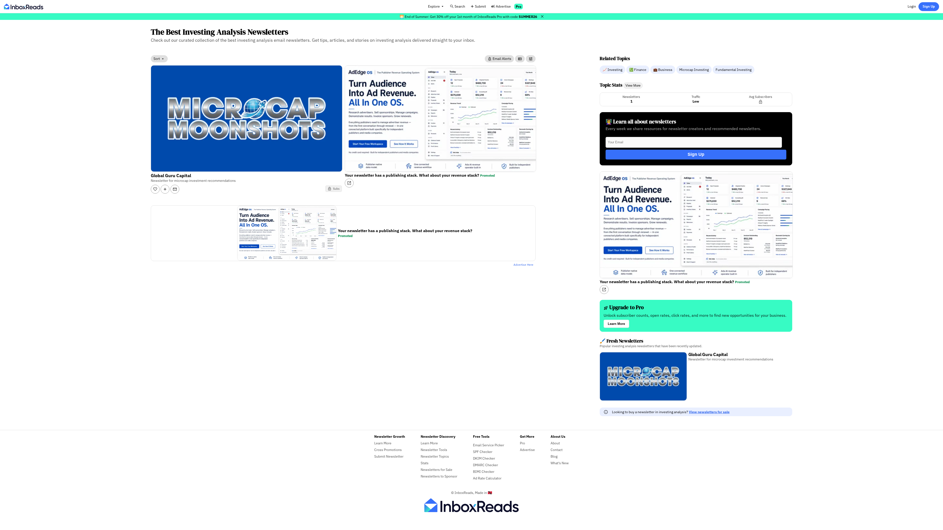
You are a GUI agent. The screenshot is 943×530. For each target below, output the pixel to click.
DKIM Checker (484, 458)
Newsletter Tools (434, 449)
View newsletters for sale (709, 412)
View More (632, 85)
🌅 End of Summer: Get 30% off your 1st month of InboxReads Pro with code (468, 16)
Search (460, 6)
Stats (425, 463)
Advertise (503, 6)
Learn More (616, 324)
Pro (518, 6)
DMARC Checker (485, 465)
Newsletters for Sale (436, 469)
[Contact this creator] (174, 189)
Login (912, 6)
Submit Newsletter (388, 456)
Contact (557, 449)
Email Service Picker (488, 445)
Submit (480, 6)
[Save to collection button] (165, 189)
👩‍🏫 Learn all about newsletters (641, 121)
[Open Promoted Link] (349, 183)
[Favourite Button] (155, 189)
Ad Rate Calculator (487, 478)
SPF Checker (482, 451)
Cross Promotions (388, 449)
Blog (554, 456)
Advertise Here (523, 264)
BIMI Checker (483, 471)
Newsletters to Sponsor (439, 476)
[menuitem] (613, 69)
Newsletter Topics (435, 456)
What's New (560, 463)
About (555, 443)
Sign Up (929, 6)
